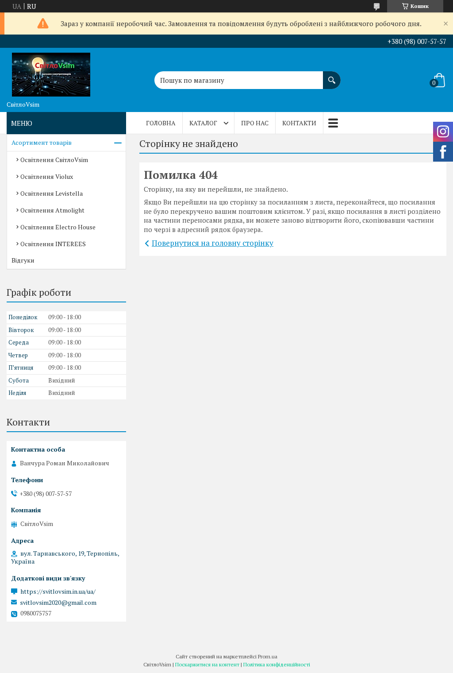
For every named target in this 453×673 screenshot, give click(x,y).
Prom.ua (267, 656)
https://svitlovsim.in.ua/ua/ (58, 592)
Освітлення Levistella (51, 193)
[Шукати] (332, 76)
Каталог (203, 123)
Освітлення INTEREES (53, 244)
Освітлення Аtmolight (52, 210)
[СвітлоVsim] (51, 72)
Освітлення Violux (46, 176)
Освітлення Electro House (58, 227)
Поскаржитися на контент (207, 664)
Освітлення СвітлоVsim (54, 159)
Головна (161, 123)
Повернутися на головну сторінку (212, 243)
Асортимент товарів (42, 142)
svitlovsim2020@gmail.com (58, 603)
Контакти (299, 123)
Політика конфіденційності (276, 664)
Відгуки (23, 260)
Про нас (255, 123)
